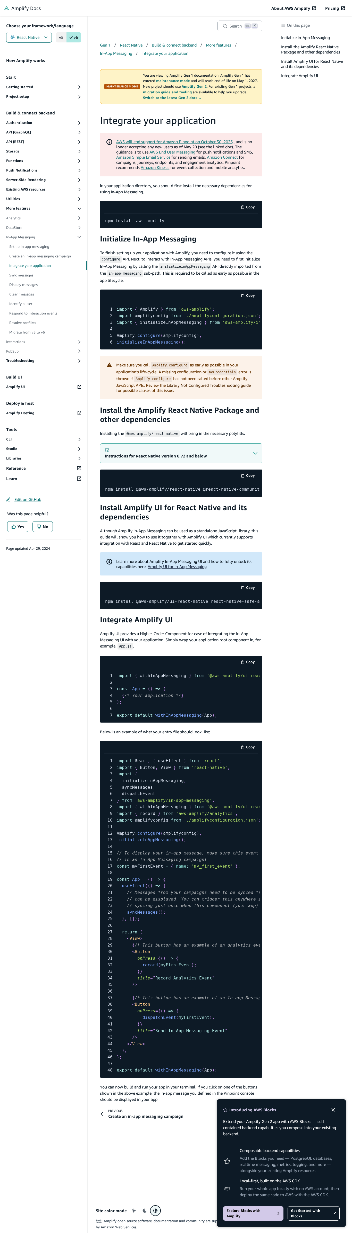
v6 (76, 37)
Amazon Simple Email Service (143, 157)
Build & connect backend (174, 45)
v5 (61, 37)
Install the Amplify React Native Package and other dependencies (310, 49)
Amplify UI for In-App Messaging (177, 566)
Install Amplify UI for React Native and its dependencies (312, 64)
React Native (28, 37)
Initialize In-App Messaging (148, 238)
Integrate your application (164, 53)
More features (218, 45)
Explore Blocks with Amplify (244, 1213)
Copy (252, 208)
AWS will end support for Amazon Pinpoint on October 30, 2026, (175, 141)
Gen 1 (105, 45)
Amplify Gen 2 (194, 86)
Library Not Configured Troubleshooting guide (209, 385)
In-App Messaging (116, 53)
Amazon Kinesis (155, 167)
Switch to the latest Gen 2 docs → (172, 97)
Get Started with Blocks (305, 1213)
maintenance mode (173, 80)
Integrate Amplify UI (136, 619)
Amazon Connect (222, 157)
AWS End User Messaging (172, 152)
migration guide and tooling (167, 92)
